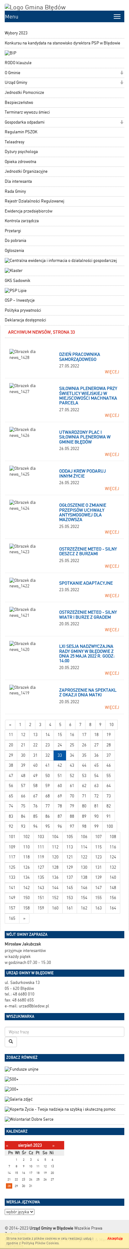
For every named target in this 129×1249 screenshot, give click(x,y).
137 (69, 877)
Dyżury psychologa (21, 151)
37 (108, 755)
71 (84, 796)
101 (12, 836)
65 (11, 796)
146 (84, 887)
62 (84, 785)
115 (98, 847)
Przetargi (13, 230)
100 (109, 826)
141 (12, 887)
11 (11, 734)
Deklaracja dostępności (25, 320)
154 (84, 897)
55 (108, 775)
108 (113, 836)
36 (96, 755)
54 (96, 775)
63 (96, 785)
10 (111, 724)
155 (98, 897)
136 (55, 877)
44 (84, 765)
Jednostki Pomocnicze (24, 92)
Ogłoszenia (14, 250)
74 (11, 806)
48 (23, 775)
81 (96, 806)
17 (84, 734)
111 (41, 847)
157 (12, 908)
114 (84, 847)
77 (47, 806)
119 (41, 857)
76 (35, 806)
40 (35, 765)
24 (60, 745)
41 (47, 765)
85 (35, 816)
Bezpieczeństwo (19, 102)
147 (98, 887)
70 (72, 796)
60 (60, 785)
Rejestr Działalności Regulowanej (34, 201)
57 (23, 785)
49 (35, 775)
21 (23, 745)
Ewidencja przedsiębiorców (28, 211)
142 (26, 887)
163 (98, 908)
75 (23, 806)
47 (11, 775)
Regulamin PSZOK (21, 132)
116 (113, 847)
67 (35, 796)
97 (72, 826)
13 (35, 734)
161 (69, 908)
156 (113, 897)
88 (72, 816)
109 (12, 847)
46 (108, 765)
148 (113, 887)
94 (35, 826)
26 (84, 745)
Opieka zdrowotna (20, 161)
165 (12, 918)
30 (23, 755)
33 (60, 755)
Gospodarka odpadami (24, 122)
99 (96, 826)
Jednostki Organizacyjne (26, 171)
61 (72, 785)
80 (84, 806)
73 (108, 796)
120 (55, 857)
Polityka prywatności (23, 310)
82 (108, 806)
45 (96, 765)
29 (11, 755)
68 (47, 796)
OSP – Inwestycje (20, 300)
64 (108, 785)
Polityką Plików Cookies (40, 1243)
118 (26, 857)
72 (96, 796)
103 (41, 836)
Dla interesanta (18, 181)
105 (69, 836)
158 (26, 908)
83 (11, 816)
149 (12, 897)
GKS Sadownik (17, 280)
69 (60, 796)
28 (108, 745)
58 (35, 785)
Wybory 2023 (16, 33)
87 (60, 816)
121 (69, 857)
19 (108, 734)
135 (41, 877)
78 (60, 806)
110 (26, 847)
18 (96, 734)
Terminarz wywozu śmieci (27, 112)
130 (84, 867)
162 (84, 908)
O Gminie (12, 72)
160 (55, 908)
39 (23, 765)
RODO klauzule (18, 62)
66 (23, 796)
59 (47, 785)
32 (47, 755)
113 (69, 847)
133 (12, 877)
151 (41, 897)
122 (84, 857)
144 (55, 887)
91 (108, 816)
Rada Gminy (15, 191)
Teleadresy (14, 142)
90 (96, 816)
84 (23, 816)
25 (72, 745)
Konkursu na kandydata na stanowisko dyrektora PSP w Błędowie (62, 43)
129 (69, 867)
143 (41, 887)
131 (98, 867)
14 (47, 734)
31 (35, 755)
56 (11, 785)
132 (113, 867)
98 (84, 826)
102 (26, 836)
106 (84, 836)
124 (113, 857)
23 (47, 745)
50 (47, 775)
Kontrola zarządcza (22, 220)
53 (84, 775)
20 (11, 745)
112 (55, 847)
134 (26, 877)
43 (72, 765)
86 (47, 816)
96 (60, 826)
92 (11, 826)
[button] (121, 73)
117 (12, 857)
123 (98, 857)
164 (113, 908)
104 (55, 836)
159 (41, 908)
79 (72, 806)
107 (98, 836)
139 (98, 877)
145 (69, 887)
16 (72, 734)
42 (60, 765)
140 (113, 877)
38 (11, 765)
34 (72, 755)
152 (55, 897)
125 (12, 867)
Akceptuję (115, 1238)
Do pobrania (15, 240)
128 (55, 867)
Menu (11, 16)
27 (96, 745)
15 (60, 734)
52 (72, 775)
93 (23, 826)
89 (84, 816)
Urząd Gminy (16, 82)
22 (35, 745)
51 (60, 775)
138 (84, 877)
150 (26, 897)
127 (41, 867)
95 (47, 826)
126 (26, 867)
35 (84, 755)
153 (69, 897)
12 (23, 734)
